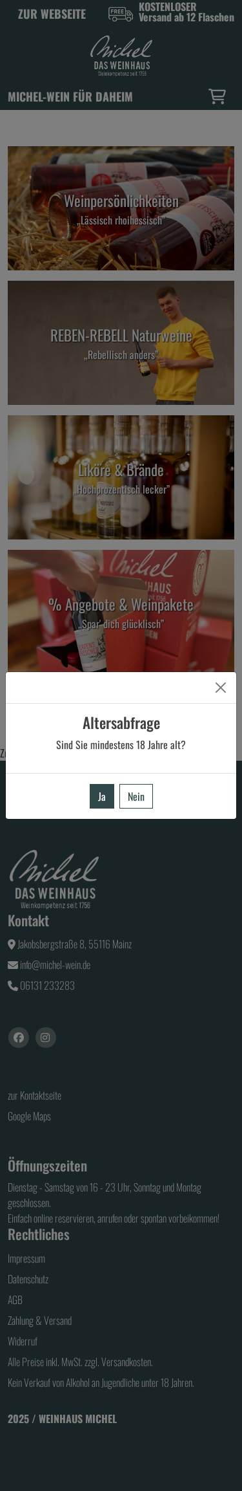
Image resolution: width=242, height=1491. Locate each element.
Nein (136, 796)
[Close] (220, 687)
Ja (102, 796)
